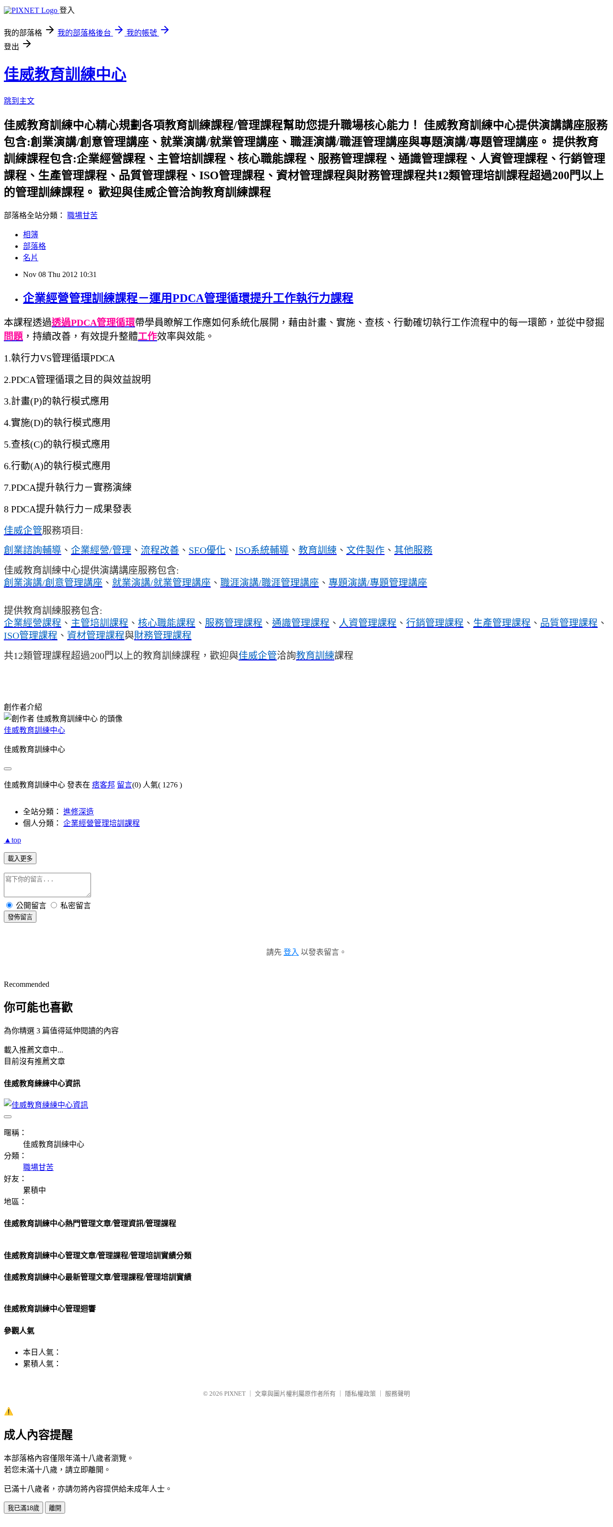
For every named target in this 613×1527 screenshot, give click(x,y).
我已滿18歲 (23, 1508)
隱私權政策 (360, 1393)
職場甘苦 (82, 215)
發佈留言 (20, 917)
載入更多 (20, 858)
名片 (30, 258)
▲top (12, 840)
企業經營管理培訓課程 (101, 823)
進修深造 (78, 812)
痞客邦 (103, 785)
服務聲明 (397, 1393)
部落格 (34, 246)
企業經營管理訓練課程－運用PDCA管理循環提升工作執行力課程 (188, 298)
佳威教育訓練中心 (65, 74)
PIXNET (235, 1393)
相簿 (30, 235)
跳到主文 (19, 101)
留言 (124, 785)
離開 (55, 1508)
